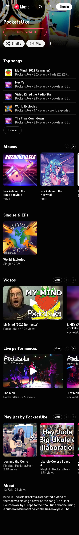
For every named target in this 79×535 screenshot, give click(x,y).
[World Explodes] (20, 238)
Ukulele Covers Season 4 (56, 463)
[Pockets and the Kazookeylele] (20, 169)
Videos (9, 280)
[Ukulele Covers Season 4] (57, 440)
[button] (8, 72)
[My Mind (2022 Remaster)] (33, 303)
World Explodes (26, 106)
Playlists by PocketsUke (25, 417)
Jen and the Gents (15, 461)
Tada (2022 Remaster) (60, 74)
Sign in (64, 6)
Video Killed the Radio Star (33, 94)
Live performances (20, 348)
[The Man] (33, 371)
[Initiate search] (40, 6)
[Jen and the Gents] (20, 440)
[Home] (21, 6)
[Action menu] (50, 43)
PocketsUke (23, 74)
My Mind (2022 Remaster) (32, 70)
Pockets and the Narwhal (51, 193)
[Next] (73, 147)
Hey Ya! (20, 82)
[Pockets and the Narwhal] (57, 169)
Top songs (12, 60)
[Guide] (7, 6)
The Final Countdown (29, 118)
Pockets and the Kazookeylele (60, 86)
